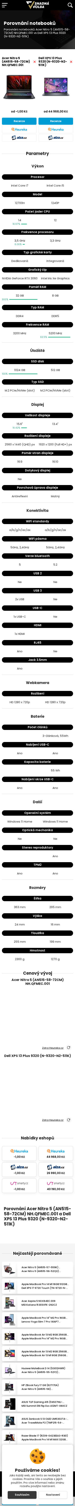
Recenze (19, 121)
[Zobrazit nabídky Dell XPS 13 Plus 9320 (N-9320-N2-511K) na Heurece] (55, 129)
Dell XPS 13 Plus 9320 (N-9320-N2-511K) (52, 61)
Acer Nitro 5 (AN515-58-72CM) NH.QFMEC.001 (16, 61)
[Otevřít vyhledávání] (70, 5)
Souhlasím (22, 1495)
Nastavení (53, 1495)
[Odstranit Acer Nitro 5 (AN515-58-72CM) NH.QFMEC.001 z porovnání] (35, 62)
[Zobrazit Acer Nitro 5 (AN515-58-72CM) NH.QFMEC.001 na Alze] (19, 138)
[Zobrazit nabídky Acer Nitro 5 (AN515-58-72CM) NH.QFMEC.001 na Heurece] (19, 129)
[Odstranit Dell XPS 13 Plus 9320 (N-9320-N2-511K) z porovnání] (71, 62)
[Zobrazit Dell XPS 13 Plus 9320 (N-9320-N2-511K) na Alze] (55, 138)
